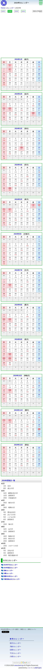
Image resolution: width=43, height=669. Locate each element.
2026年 (23, 11)
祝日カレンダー (15, 643)
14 (10, 390)
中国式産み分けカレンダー (11, 579)
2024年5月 (18, 199)
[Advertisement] (21, 34)
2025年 (16, 11)
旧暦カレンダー (15, 650)
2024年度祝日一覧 (8, 480)
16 (10, 354)
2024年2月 (18, 94)
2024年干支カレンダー (10, 565)
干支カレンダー (15, 653)
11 (4, 108)
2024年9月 (18, 339)
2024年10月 (17, 375)
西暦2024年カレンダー (10, 576)
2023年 (3, 11)
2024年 (10, 11)
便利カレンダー (17, 639)
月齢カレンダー (8, 570)
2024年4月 (18, 165)
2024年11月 (18, 410)
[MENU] (40, 0)
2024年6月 (18, 234)
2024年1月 (18, 59)
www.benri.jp (19, 665)
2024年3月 (18, 128)
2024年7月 (18, 270)
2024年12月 (18, 445)
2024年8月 (18, 305)
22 (4, 358)
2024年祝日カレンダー (10, 567)
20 (21, 148)
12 (10, 108)
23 (33, 113)
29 (10, 188)
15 (10, 285)
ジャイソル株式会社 (34, 668)
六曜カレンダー (8, 573)
